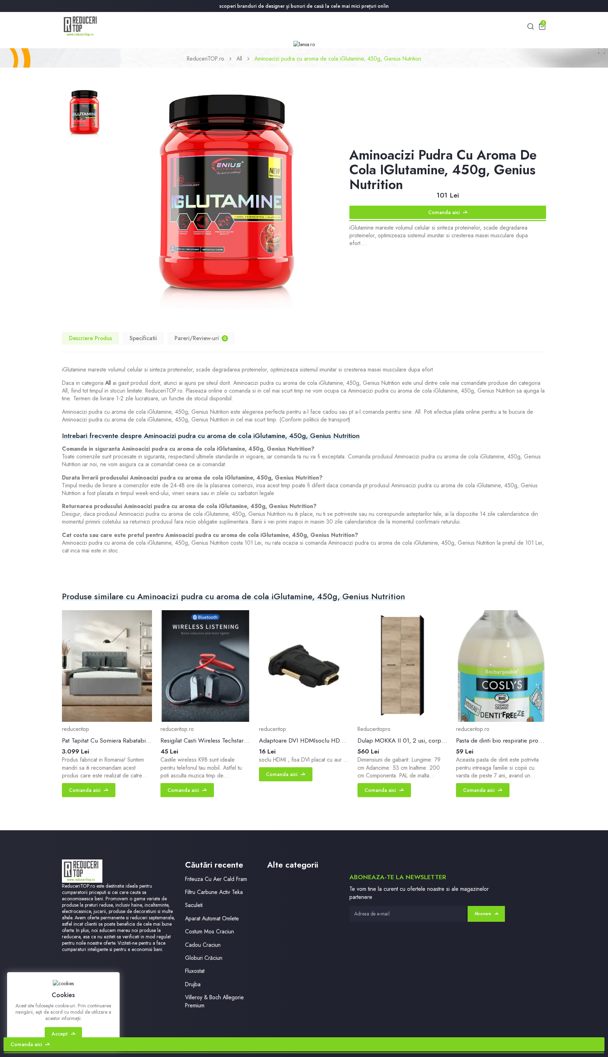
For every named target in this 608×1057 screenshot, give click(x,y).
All (239, 59)
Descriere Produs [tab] (90, 338)
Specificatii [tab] (143, 338)
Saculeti (194, 905)
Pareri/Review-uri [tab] (200, 338)
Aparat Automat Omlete (212, 918)
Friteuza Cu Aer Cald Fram (216, 879)
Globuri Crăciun (203, 958)
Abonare (482, 914)
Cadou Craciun (203, 945)
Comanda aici (444, 212)
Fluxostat (194, 971)
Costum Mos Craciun (209, 931)
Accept (60, 1033)
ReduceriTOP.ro (205, 59)
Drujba (193, 984)
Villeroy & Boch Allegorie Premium (214, 1001)
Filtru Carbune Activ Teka (214, 892)
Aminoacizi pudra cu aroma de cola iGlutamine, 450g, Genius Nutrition (337, 59)
